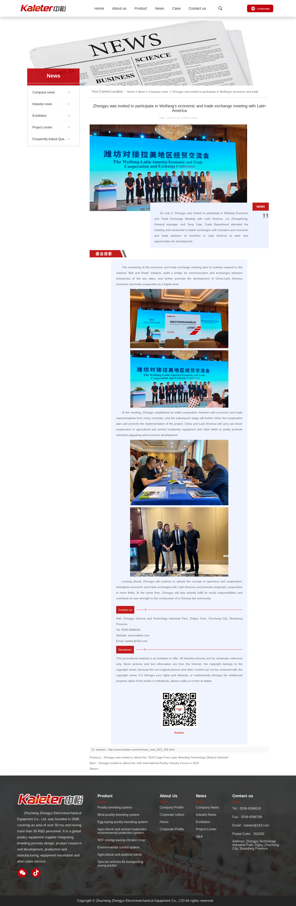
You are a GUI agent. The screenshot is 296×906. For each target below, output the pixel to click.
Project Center (206, 829)
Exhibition (203, 822)
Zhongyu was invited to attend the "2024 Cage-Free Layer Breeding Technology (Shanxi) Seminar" (166, 757)
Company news (158, 91)
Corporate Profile (172, 829)
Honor (164, 822)
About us (119, 8)
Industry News (206, 814)
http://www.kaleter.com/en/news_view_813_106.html (141, 749)
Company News (207, 807)
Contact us (197, 8)
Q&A (199, 836)
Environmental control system (118, 847)
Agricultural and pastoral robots (119, 854)
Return (94, 768)
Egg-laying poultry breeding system (122, 822)
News (159, 8)
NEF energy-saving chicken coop (121, 840)
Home (99, 8)
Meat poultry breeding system (118, 814)
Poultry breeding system (114, 807)
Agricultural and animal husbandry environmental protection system (121, 831)
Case (176, 8)
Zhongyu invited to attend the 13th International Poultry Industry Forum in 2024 (148, 763)
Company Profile (172, 807)
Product (141, 8)
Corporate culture (172, 814)
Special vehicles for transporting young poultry (120, 863)
